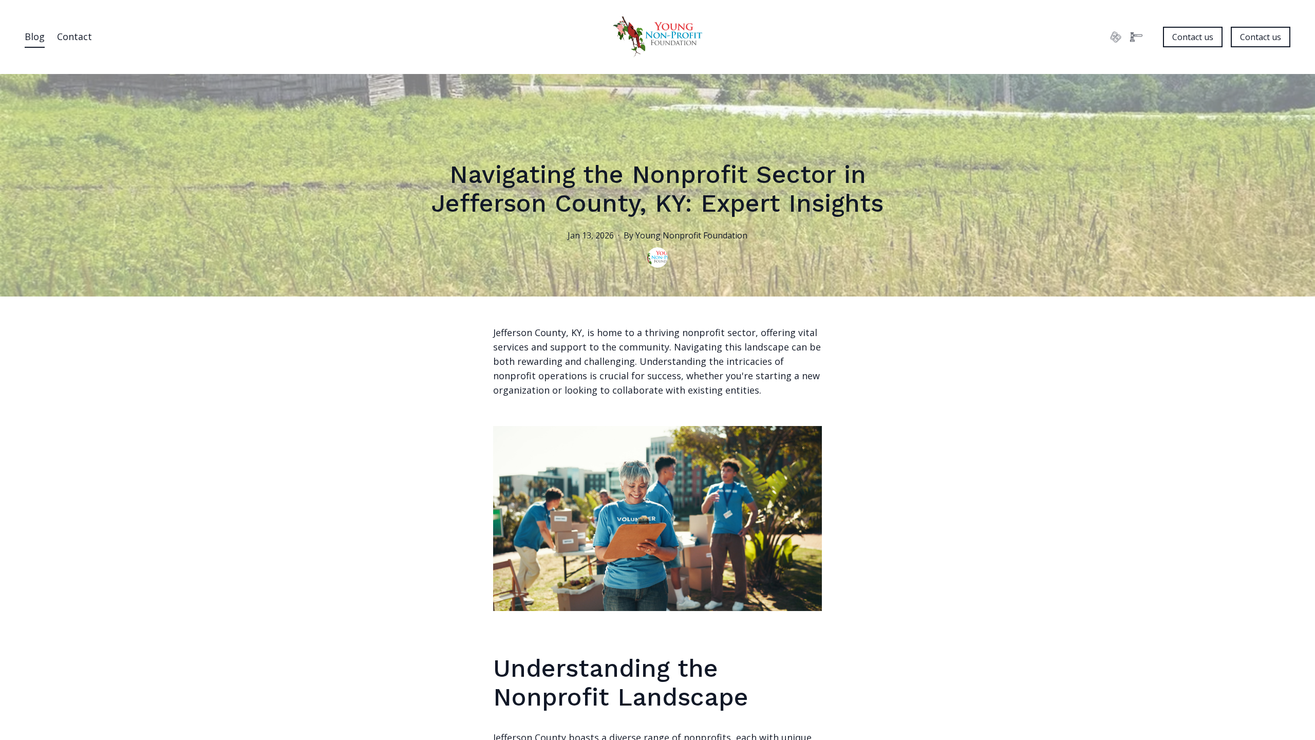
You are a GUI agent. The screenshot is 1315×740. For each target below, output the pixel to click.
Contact (74, 36)
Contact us (1192, 37)
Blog (35, 36)
